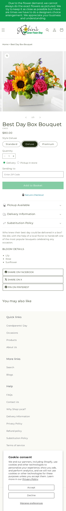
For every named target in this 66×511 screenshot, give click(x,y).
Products (11, 340)
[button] (47, 30)
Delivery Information (18, 416)
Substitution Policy (17, 438)
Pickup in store (28, 162)
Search (10, 367)
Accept (31, 487)
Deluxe (29, 144)
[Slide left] (25, 117)
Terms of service (15, 445)
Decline (31, 495)
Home (5, 44)
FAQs (9, 394)
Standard (11, 144)
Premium (48, 144)
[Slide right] (40, 117)
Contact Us (12, 402)
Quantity (7, 150)
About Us (11, 347)
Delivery (11, 162)
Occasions (12, 332)
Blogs (9, 374)
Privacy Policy (30, 479)
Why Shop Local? (16, 409)
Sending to (13, 168)
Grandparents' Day (16, 325)
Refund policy (14, 431)
